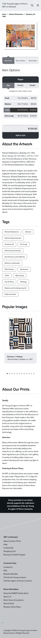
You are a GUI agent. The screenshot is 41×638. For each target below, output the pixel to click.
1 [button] (7, 373)
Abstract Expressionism (12, 238)
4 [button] (14, 373)
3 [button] (12, 373)
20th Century (9, 269)
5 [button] (17, 373)
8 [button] (24, 373)
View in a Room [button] (20, 60)
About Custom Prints (12, 541)
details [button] (32, 85)
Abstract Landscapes (12, 263)
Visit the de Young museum (14, 578)
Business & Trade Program (14, 555)
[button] (21, 98)
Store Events (8, 604)
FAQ (5, 571)
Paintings (23, 282)
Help (5, 545)
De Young (23, 244)
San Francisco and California (14, 257)
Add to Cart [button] (20, 136)
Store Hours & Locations (13, 600)
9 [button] (26, 373)
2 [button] (9, 373)
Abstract (28, 232)
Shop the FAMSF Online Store (15, 593)
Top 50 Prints (9, 282)
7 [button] (21, 373)
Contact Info (8, 548)
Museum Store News (12, 607)
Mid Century (19, 276)
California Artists (10, 294)
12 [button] (33, 373)
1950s (6, 276)
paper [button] (20, 79)
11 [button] (31, 373)
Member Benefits (10, 574)
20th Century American (12, 251)
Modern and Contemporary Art (15, 288)
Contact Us (8, 567)
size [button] (8, 85)
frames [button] (20, 85)
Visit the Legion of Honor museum (17, 581)
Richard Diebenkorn (16, 14)
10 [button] (29, 373)
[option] (20, 339)
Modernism (24, 269)
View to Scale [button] (33, 60)
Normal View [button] (8, 60)
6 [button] (19, 373)
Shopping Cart (9, 551)
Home (4, 14)
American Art (9, 244)
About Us (7, 597)
